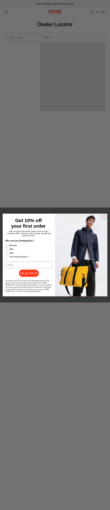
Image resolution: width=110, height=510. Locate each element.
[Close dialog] (104, 217)
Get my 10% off (29, 273)
